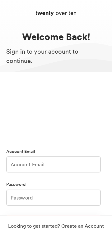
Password (16, 184)
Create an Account (82, 226)
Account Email (20, 151)
